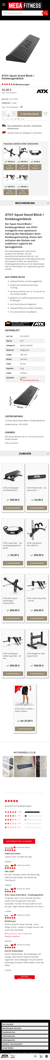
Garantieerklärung (30, 380)
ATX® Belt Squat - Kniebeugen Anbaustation (10, 600)
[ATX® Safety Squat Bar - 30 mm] (10, 183)
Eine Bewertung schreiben (19, 841)
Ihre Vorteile (7, 1024)
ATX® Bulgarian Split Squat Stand (36, 654)
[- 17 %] (25, 705)
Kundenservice (8, 1032)
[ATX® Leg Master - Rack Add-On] (22, 158)
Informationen (8, 1036)
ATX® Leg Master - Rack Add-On (35, 544)
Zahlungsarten (8, 1040)
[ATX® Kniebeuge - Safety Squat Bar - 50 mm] (22, 183)
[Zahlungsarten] (13, 119)
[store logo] (25, 5)
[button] (45, 114)
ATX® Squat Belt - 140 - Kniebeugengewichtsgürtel (13, 545)
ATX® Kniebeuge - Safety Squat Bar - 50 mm (12, 656)
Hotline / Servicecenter (12, 1044)
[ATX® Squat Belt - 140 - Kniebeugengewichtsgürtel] (35, 158)
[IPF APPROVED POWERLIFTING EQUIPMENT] (13, 1057)
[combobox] (25, 13)
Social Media (7, 1048)
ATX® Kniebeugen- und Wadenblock (11, 489)
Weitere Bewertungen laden (24, 977)
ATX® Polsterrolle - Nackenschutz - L (37, 489)
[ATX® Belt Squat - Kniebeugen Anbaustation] (10, 158)
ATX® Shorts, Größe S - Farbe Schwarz (25, 710)
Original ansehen (12, 936)
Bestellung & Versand (11, 1028)
